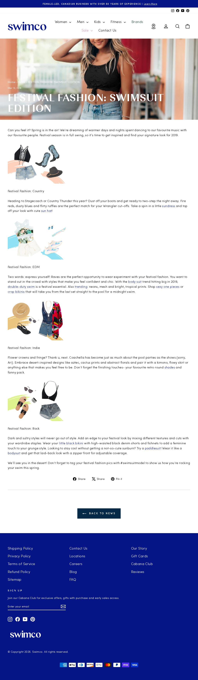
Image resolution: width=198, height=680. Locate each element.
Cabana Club (142, 563)
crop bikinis (16, 291)
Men (81, 21)
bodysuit (14, 453)
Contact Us (107, 30)
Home (12, 82)
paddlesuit (153, 448)
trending (81, 286)
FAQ (72, 579)
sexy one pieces (167, 286)
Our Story (139, 548)
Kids (98, 21)
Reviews (137, 571)
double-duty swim (21, 286)
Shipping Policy (20, 548)
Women (61, 21)
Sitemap (14, 579)
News (21, 82)
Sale (86, 30)
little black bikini (71, 443)
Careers (76, 563)
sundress (169, 206)
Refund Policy (19, 571)
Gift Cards (139, 555)
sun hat (46, 211)
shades (170, 367)
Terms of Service (21, 563)
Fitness (117, 21)
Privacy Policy (19, 555)
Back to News (102, 513)
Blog (73, 571)
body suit (135, 281)
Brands (137, 21)
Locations (77, 555)
